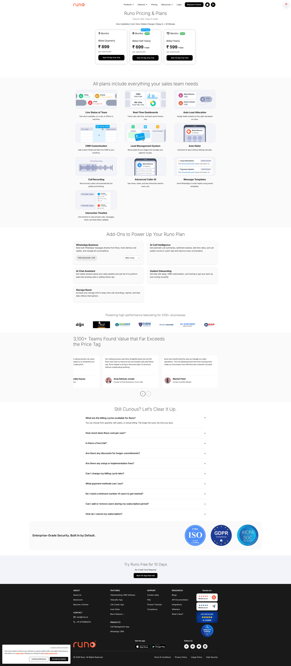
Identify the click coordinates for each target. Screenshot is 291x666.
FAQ (149, 600)
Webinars (176, 609)
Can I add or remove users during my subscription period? (117, 503)
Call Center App (117, 604)
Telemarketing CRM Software (122, 595)
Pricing (154, 4)
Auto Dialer (115, 609)
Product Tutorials (154, 604)
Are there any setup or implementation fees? (110, 463)
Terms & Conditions (162, 657)
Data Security (212, 657)
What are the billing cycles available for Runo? (111, 418)
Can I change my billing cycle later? (105, 473)
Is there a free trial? (96, 443)
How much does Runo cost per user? (106, 433)
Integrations (177, 604)
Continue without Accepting (59, 647)
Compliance (152, 609)
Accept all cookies (59, 659)
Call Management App (119, 627)
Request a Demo (194, 4)
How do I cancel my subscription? (104, 514)
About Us (77, 595)
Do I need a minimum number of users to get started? (114, 493)
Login (179, 4)
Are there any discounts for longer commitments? (113, 453)
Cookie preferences (50, 653)
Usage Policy (196, 657)
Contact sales (153, 595)
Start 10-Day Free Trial (111, 58)
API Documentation (180, 600)
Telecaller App (116, 600)
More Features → (117, 614)
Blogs (174, 595)
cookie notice (19, 653)
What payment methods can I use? (104, 483)
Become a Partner (81, 604)
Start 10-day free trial (145, 575)
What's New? (177, 614)
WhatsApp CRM (117, 631)
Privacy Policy (181, 657)
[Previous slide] (142, 393)
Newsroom (78, 600)
